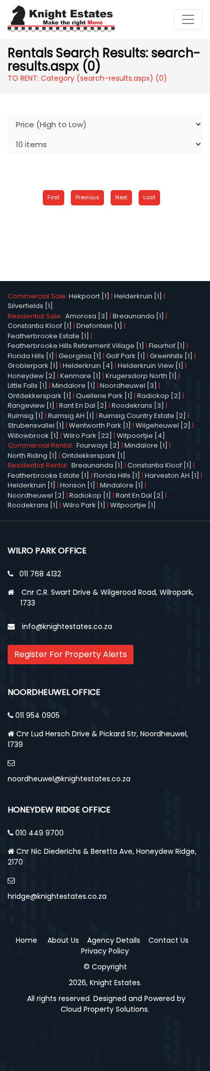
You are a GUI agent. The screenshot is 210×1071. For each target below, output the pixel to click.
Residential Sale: (36, 316)
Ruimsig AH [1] (71, 416)
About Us (63, 940)
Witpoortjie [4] (141, 435)
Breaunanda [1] (138, 316)
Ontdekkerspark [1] (39, 396)
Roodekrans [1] (33, 505)
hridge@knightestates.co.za (57, 896)
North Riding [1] (32, 455)
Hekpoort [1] (89, 296)
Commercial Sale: (38, 296)
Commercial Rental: (42, 445)
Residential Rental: (39, 465)
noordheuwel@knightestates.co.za (69, 779)
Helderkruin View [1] (150, 365)
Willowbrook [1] (33, 435)
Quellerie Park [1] (104, 396)
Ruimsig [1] (25, 416)
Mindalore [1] (73, 385)
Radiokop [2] (159, 396)
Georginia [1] (80, 356)
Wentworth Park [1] (100, 425)
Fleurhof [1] (167, 346)
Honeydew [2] (32, 376)
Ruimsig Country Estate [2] (142, 416)
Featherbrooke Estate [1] (48, 336)
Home (26, 940)
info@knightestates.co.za (67, 626)
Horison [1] (77, 485)
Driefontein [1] (99, 326)
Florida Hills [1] (31, 356)
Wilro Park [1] (84, 505)
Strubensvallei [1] (36, 425)
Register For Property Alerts (70, 654)
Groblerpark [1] (33, 365)
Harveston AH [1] (172, 475)
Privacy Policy (105, 951)
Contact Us (168, 940)
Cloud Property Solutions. (105, 1009)
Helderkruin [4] (88, 365)
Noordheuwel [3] (128, 385)
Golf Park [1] (125, 356)
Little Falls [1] (27, 385)
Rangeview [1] (31, 405)
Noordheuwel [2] (36, 495)
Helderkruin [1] (138, 296)
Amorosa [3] (86, 316)
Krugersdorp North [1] (141, 376)
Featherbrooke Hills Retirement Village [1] (76, 346)
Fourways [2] (98, 445)
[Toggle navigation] (188, 19)
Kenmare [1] (80, 376)
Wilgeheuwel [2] (163, 425)
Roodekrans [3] (138, 405)
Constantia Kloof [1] (40, 326)
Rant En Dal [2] (83, 405)
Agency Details (113, 940)
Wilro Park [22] (87, 435)
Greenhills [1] (171, 356)
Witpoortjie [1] (133, 505)
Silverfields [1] (30, 306)
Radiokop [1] (90, 495)
